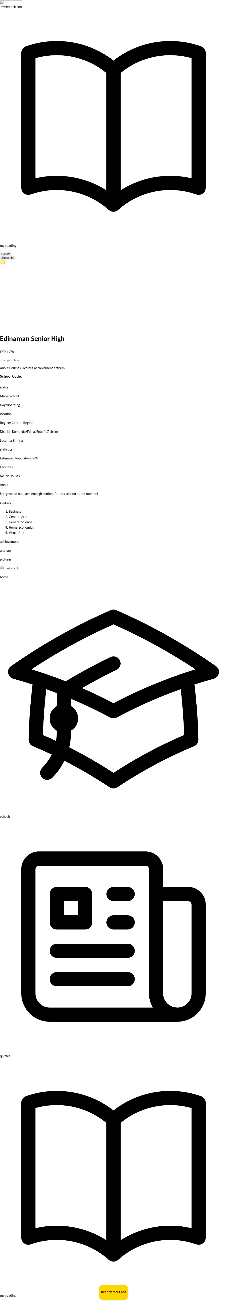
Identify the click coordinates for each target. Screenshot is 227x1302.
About (4, 368)
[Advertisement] (113, 298)
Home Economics (21, 527)
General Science (20, 522)
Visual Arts (16, 533)
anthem (59, 368)
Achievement (43, 368)
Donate (5, 254)
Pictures (27, 368)
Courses (15, 368)
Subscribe (7, 257)
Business (15, 512)
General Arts (18, 517)
